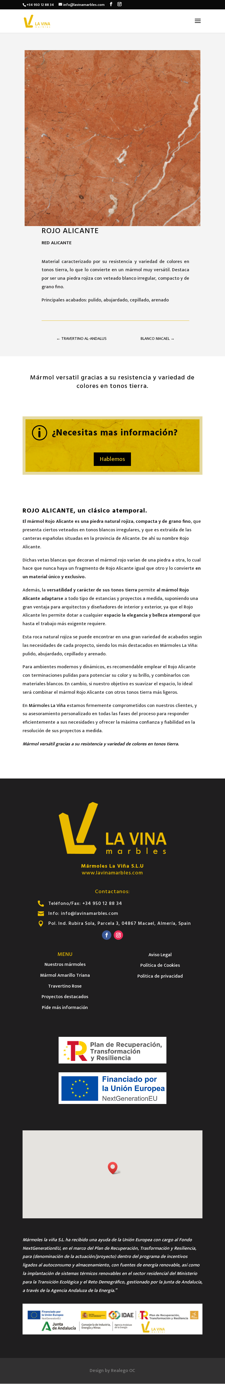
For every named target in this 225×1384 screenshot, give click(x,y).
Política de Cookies (160, 965)
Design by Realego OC (112, 1371)
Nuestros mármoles (65, 965)
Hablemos (112, 459)
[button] (114, 1168)
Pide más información (65, 1008)
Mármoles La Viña (47, 706)
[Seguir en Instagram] (118, 935)
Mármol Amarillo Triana (65, 975)
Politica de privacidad (160, 976)
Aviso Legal (160, 955)
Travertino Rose (65, 986)
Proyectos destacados (65, 997)
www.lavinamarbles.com (112, 873)
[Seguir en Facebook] (106, 935)
